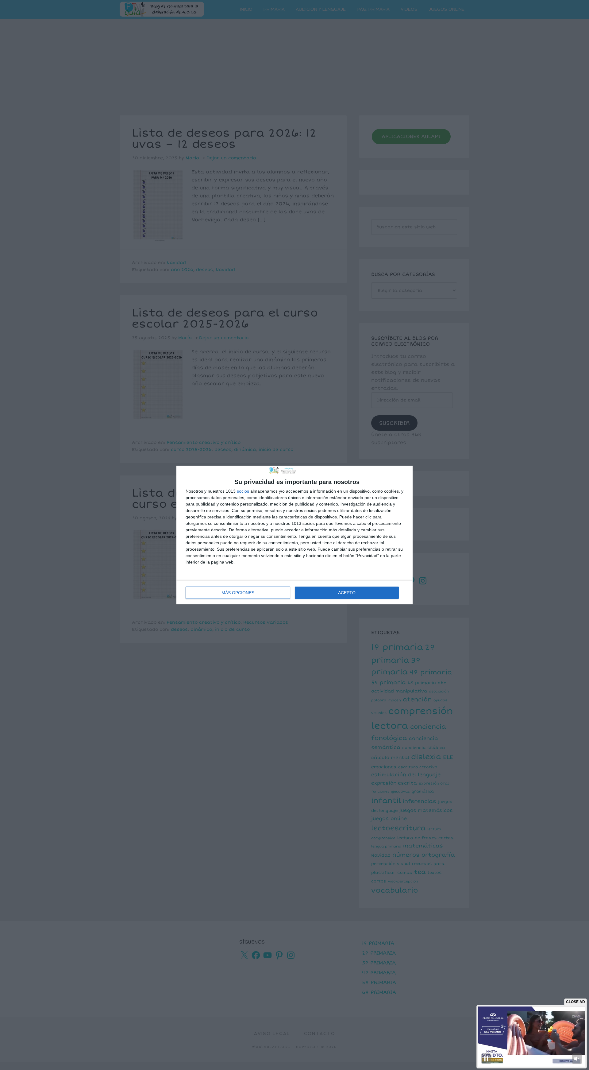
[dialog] (294, 535)
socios (243, 491)
